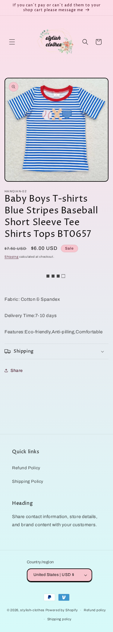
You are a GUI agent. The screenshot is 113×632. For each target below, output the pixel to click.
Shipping (12, 256)
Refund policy (95, 610)
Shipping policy (59, 619)
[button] (12, 42)
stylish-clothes (32, 610)
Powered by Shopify (62, 610)
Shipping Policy (27, 481)
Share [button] (17, 370)
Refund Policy (26, 468)
